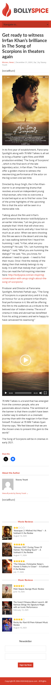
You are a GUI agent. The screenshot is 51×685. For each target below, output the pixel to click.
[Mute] (40, 393)
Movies (5, 62)
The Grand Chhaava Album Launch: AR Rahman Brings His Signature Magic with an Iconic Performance (30, 604)
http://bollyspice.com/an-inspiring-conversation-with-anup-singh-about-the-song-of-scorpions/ (24, 278)
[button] (25, 360)
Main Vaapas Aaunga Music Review (28, 589)
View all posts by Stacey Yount (15, 493)
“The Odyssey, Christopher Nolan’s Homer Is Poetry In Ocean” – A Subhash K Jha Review (31, 566)
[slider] (23, 393)
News (11, 62)
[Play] (5, 393)
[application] (25, 360)
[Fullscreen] (45, 393)
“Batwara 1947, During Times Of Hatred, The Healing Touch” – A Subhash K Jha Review (27, 550)
